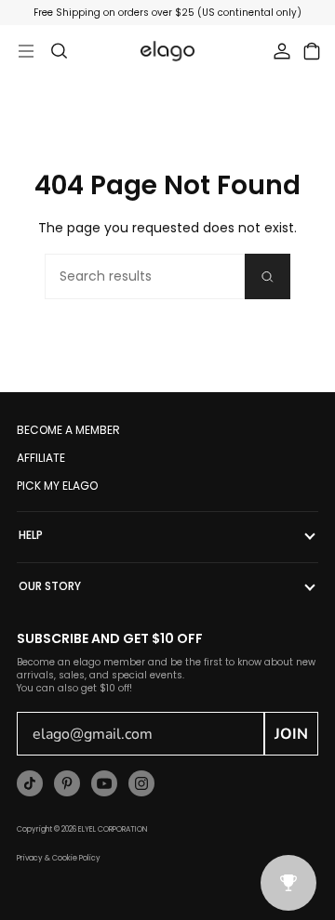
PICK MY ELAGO (57, 485)
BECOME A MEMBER (68, 430)
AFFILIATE (41, 458)
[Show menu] (26, 51)
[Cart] (312, 51)
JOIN (291, 734)
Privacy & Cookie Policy (58, 858)
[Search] (267, 276)
